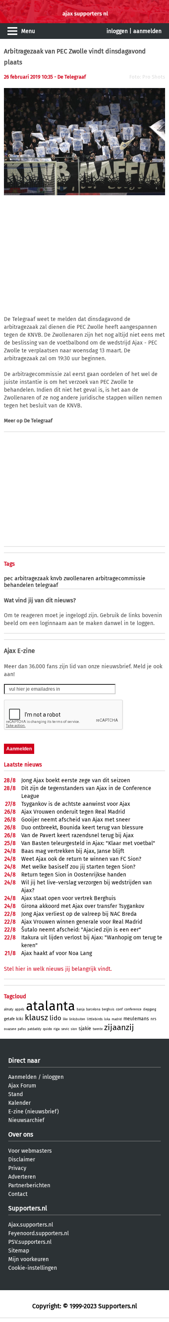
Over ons (20, 1134)
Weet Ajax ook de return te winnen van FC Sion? (81, 859)
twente (98, 1029)
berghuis (108, 1009)
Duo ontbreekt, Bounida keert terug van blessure (82, 827)
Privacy (17, 1168)
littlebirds (95, 1019)
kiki (19, 1018)
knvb (56, 578)
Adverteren (22, 1176)
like (65, 1019)
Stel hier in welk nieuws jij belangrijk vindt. (58, 969)
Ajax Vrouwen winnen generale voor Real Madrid (81, 922)
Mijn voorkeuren (28, 1259)
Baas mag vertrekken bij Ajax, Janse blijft (72, 851)
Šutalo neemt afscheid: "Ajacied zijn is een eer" (81, 929)
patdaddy (34, 1029)
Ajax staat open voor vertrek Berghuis (68, 898)
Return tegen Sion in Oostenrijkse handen (73, 874)
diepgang (149, 1009)
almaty (8, 1009)
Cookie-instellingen (32, 1268)
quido (47, 1029)
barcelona (93, 1009)
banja (80, 1009)
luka (107, 1019)
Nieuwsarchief (26, 1120)
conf (119, 1009)
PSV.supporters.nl (29, 1242)
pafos (22, 1029)
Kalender (19, 1103)
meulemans (136, 1018)
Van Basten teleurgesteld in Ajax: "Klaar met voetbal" (88, 843)
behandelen (19, 585)
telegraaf (46, 585)
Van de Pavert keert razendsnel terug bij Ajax (77, 835)
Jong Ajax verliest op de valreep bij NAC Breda (79, 914)
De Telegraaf (38, 421)
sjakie (85, 1028)
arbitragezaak (32, 578)
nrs (153, 1019)
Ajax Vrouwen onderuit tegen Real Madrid (73, 812)
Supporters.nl (27, 1208)
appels (19, 1009)
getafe (9, 1019)
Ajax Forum (22, 1085)
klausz (36, 1017)
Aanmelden (22, 1077)
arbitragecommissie (120, 578)
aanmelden (147, 31)
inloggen (117, 31)
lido (55, 1018)
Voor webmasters (30, 1151)
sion (74, 1029)
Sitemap (18, 1250)
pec (8, 578)
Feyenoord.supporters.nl (38, 1233)
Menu (28, 31)
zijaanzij (119, 1027)
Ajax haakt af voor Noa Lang (56, 953)
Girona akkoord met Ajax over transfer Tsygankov (82, 906)
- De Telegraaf (70, 77)
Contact (18, 1194)
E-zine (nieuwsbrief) (33, 1111)
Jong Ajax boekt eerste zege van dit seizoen (75, 780)
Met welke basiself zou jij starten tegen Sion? (78, 867)
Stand (15, 1094)
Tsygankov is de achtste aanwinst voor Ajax (75, 804)
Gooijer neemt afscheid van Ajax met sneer (75, 819)
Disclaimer (21, 1159)
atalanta (50, 1006)
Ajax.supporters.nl (30, 1224)
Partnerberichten (29, 1185)
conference (132, 1009)
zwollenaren (79, 578)
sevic (65, 1029)
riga (56, 1029)
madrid (117, 1019)
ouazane (10, 1029)
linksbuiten (77, 1019)
